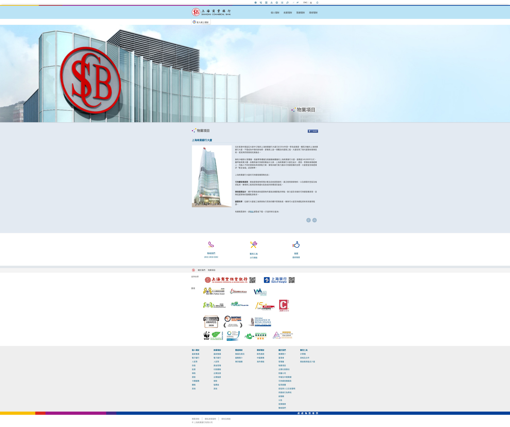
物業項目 (211, 270)
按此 (252, 212)
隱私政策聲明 (210, 419)
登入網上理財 (203, 23)
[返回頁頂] (314, 220)
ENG (305, 3)
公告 (280, 400)
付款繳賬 (217, 369)
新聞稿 (281, 396)
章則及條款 (226, 419)
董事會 (281, 358)
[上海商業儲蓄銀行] (230, 276)
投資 (194, 369)
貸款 (194, 377)
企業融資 (217, 377)
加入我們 (271, 2)
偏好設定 (255, 2)
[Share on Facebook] (313, 131)
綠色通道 (260, 354)
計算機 (303, 354)
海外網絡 (260, 362)
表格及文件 (304, 358)
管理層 (281, 362)
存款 (194, 366)
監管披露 (282, 385)
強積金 (216, 385)
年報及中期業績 (285, 377)
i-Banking (266, 2)
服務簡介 (239, 358)
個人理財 (275, 13)
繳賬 (194, 385)
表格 (282, 2)
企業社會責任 (284, 369)
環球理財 (313, 13)
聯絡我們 (261, 2)
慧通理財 (300, 13)
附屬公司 (282, 373)
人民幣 (194, 362)
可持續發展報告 (285, 381)
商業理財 (288, 13)
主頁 (317, 2)
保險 (194, 373)
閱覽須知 (195, 419)
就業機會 (282, 404)
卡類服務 (195, 381)
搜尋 (287, 2)
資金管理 (217, 366)
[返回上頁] (308, 220)
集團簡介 (282, 354)
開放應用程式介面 (307, 362)
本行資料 (277, 2)
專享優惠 (239, 362)
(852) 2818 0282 (211, 257)
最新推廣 (296, 257)
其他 (194, 389)
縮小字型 (294, 2)
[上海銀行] (279, 276)
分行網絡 (253, 258)
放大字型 (297, 2)
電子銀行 (195, 358)
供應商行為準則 (285, 393)
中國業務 (260, 358)
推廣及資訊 (240, 354)
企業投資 (217, 373)
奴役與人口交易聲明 (287, 389)
